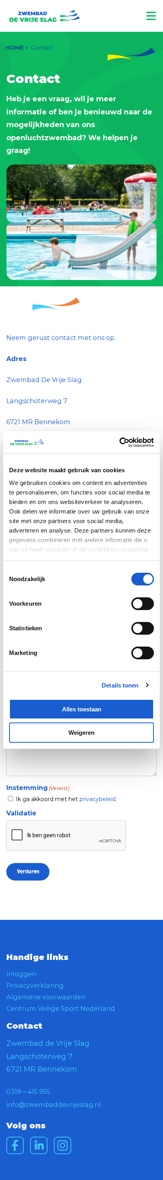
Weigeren (81, 732)
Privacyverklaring (35, 985)
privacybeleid (98, 799)
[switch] (142, 603)
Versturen (28, 871)
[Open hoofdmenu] (151, 15)
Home (15, 47)
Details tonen (120, 685)
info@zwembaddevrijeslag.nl (53, 1105)
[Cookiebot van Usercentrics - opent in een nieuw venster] (119, 442)
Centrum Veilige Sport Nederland (60, 1008)
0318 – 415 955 (28, 1091)
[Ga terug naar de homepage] (44, 16)
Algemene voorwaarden (45, 997)
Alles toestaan (81, 709)
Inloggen (21, 974)
